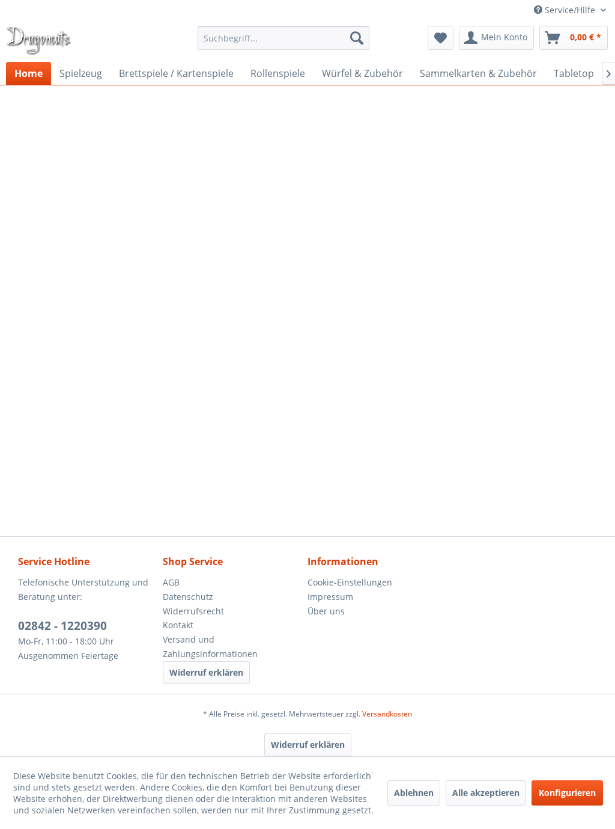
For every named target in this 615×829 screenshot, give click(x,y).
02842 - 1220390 (62, 626)
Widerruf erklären (206, 672)
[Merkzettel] (440, 38)
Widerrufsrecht (193, 611)
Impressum (330, 596)
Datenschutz (188, 596)
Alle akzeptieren (486, 792)
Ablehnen (414, 792)
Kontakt (178, 625)
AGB (171, 582)
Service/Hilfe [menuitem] (570, 10)
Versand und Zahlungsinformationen (210, 646)
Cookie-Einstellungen (350, 582)
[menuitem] (284, 38)
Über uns (326, 611)
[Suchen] (356, 38)
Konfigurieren (567, 792)
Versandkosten (387, 714)
